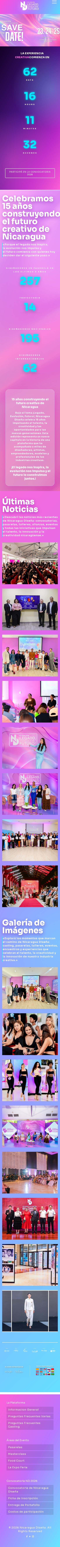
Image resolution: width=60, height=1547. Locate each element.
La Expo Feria (18, 1467)
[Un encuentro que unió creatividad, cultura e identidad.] (30, 1219)
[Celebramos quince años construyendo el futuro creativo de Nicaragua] (30, 748)
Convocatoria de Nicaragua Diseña (28, 1489)
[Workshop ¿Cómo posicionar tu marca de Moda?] (30, 988)
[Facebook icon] (27, 1536)
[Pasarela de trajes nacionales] (30, 1311)
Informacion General (23, 1409)
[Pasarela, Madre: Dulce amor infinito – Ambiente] (30, 1173)
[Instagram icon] (33, 1536)
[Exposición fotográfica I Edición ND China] (30, 1265)
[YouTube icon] (30, 1536)
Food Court (16, 1460)
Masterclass (17, 1454)
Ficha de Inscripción (23, 1498)
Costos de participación (26, 1511)
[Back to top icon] (54, 1541)
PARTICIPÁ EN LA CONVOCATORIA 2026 (30, 173)
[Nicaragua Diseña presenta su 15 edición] (30, 1126)
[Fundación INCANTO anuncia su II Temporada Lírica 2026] (30, 609)
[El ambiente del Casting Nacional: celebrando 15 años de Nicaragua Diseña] (30, 1034)
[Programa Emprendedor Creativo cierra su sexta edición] (30, 840)
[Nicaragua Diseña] (30, 4)
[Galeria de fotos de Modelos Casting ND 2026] (30, 1080)
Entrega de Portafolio (24, 1505)
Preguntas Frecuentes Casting (24, 1424)
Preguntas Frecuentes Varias (29, 1416)
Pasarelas (15, 1447)
